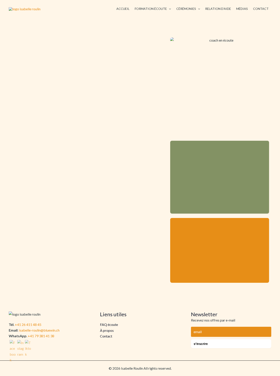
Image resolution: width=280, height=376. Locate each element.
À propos (107, 330)
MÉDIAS (242, 9)
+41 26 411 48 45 (28, 324)
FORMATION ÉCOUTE (151, 9)
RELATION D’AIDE (218, 9)
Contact (106, 336)
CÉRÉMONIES (186, 9)
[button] (169, 9)
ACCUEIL (123, 9)
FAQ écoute (109, 324)
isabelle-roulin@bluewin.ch (39, 330)
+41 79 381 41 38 (41, 336)
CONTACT (261, 9)
